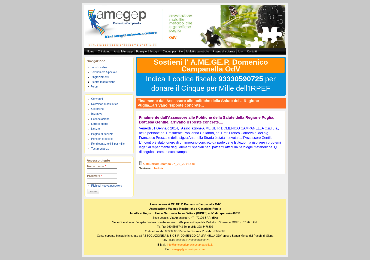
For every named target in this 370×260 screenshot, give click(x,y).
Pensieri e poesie (102, 138)
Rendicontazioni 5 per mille (108, 143)
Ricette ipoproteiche (103, 81)
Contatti (252, 51)
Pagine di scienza (224, 51)
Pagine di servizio (102, 133)
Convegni (97, 98)
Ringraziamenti (100, 77)
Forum (94, 86)
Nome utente (96, 166)
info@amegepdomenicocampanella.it (190, 244)
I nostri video (99, 67)
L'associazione (100, 118)
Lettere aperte (99, 123)
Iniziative (96, 113)
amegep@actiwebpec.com (188, 249)
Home (90, 51)
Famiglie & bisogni (147, 51)
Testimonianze (100, 148)
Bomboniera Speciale (104, 72)
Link (240, 51)
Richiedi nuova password (106, 185)
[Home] (185, 47)
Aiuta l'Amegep (123, 51)
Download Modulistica (104, 104)
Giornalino (97, 108)
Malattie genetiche (197, 51)
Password (94, 175)
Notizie (95, 128)
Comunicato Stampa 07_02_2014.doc (169, 163)
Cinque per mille (173, 51)
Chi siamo (104, 51)
